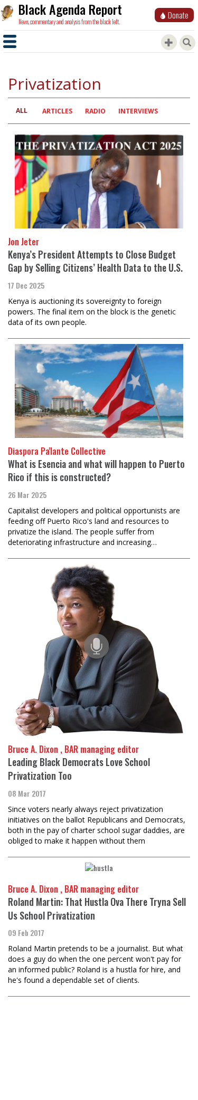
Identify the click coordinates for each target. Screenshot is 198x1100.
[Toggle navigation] (10, 41)
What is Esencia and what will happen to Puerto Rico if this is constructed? (96, 470)
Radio (95, 111)
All (21, 110)
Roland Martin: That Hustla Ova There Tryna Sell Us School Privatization (97, 908)
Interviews (138, 111)
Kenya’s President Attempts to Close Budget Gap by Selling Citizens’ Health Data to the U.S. (95, 261)
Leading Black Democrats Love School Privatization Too (79, 768)
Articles (57, 111)
